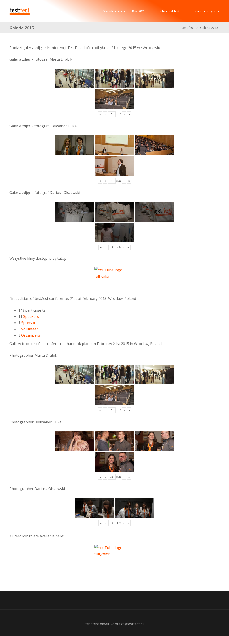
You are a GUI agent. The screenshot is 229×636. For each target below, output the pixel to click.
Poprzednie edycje (203, 11)
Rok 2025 (139, 11)
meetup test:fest (168, 11)
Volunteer (29, 328)
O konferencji (112, 11)
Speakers (31, 316)
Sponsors (29, 322)
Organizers (30, 335)
